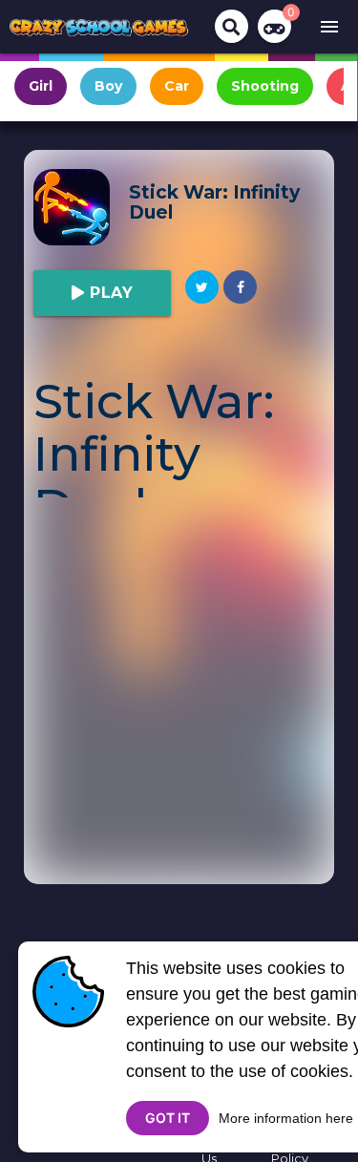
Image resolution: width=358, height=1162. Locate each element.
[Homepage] (99, 26)
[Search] (231, 26)
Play (109, 293)
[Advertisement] (179, 705)
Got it (167, 1117)
